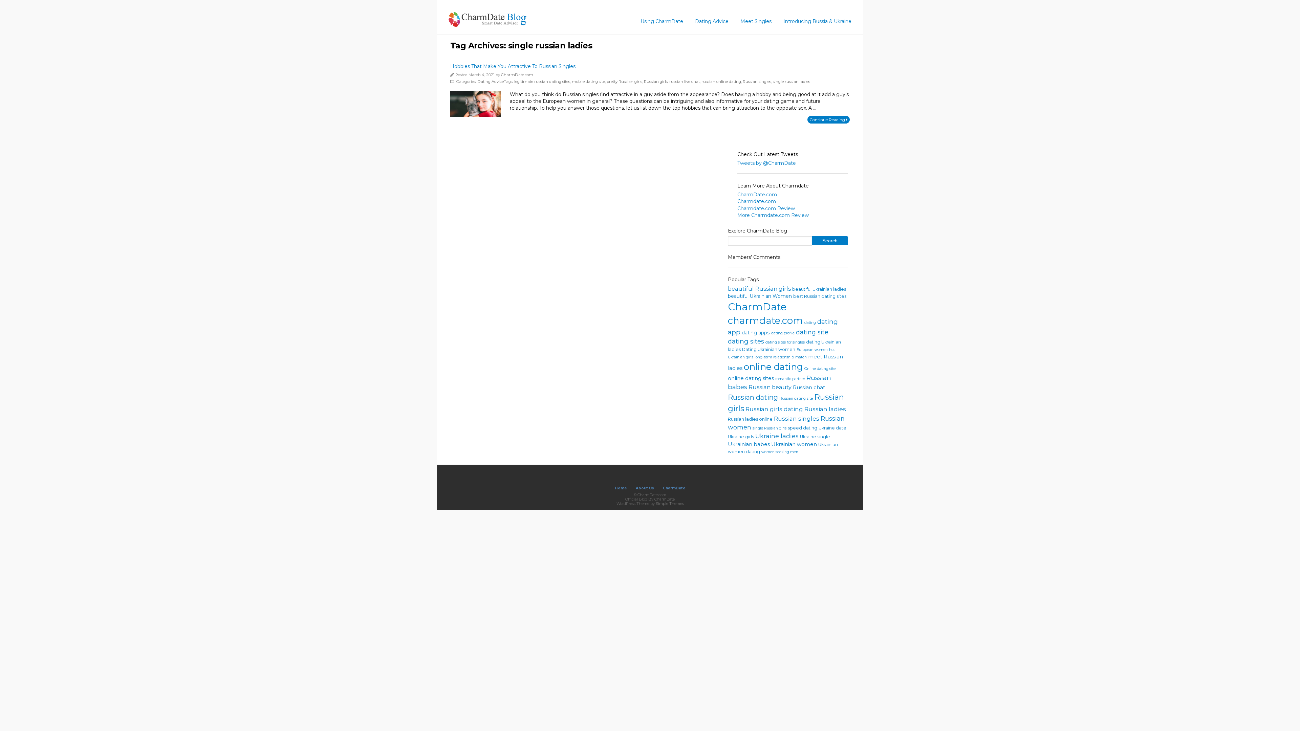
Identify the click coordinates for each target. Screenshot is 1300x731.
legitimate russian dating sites (542, 81)
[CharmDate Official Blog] (487, 24)
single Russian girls (769, 428)
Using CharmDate (662, 21)
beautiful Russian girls (759, 288)
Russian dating (753, 397)
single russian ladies (791, 81)
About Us (645, 488)
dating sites (746, 341)
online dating (773, 366)
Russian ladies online (750, 419)
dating (810, 322)
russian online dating (721, 81)
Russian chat (809, 387)
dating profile (783, 333)
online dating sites (751, 378)
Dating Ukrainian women (768, 349)
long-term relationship (774, 357)
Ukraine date (832, 427)
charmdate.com (765, 320)
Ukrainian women (794, 444)
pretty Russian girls (624, 81)
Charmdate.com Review (766, 208)
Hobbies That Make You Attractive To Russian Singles (513, 66)
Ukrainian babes (749, 444)
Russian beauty (770, 387)
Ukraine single (815, 436)
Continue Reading (827, 119)
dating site (812, 332)
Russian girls (656, 81)
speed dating (802, 427)
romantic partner (790, 379)
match (801, 357)
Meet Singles (756, 21)
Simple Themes (670, 503)
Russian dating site (796, 398)
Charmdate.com (756, 201)
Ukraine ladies (777, 436)
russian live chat (684, 81)
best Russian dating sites (819, 296)
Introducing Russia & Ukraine (817, 21)
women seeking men (779, 452)
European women (812, 350)
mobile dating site (588, 81)
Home (621, 488)
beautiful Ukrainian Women (760, 296)
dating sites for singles (785, 342)
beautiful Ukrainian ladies (819, 289)
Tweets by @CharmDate (766, 163)
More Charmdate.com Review (773, 215)
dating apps (756, 333)
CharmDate (757, 307)
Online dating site (820, 369)
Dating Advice (712, 21)
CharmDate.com (517, 74)
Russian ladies (825, 409)
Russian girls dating (774, 409)
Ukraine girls (741, 436)
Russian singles (757, 81)
